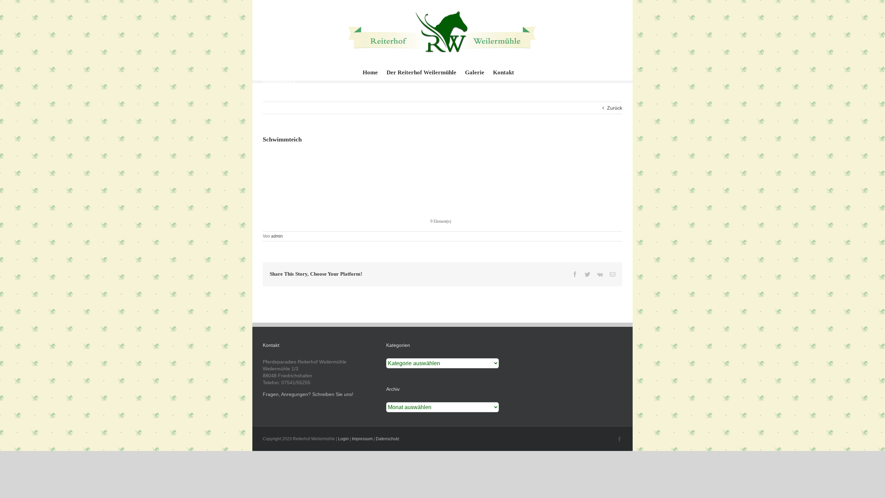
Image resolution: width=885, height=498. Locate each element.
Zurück (614, 108)
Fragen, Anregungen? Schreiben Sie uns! (308, 394)
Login (343, 438)
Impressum (362, 438)
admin (277, 236)
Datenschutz (387, 438)
